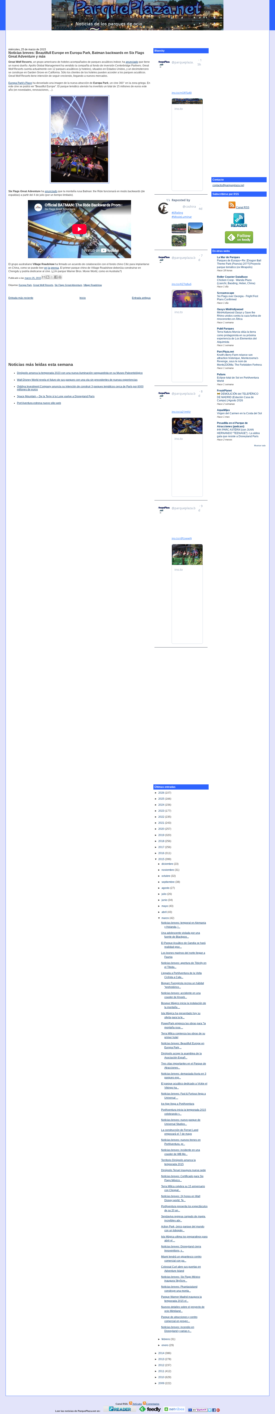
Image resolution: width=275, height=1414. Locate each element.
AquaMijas (223, 410)
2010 (161, 1377)
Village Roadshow (92, 285)
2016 (161, 853)
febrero (166, 1339)
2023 (161, 810)
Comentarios (152, 1404)
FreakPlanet (224, 390)
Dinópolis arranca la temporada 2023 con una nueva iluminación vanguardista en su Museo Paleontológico (80, 372)
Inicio (82, 297)
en (45, 267)
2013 (161, 1359)
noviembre (168, 869)
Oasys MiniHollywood (230, 309)
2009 (161, 1383)
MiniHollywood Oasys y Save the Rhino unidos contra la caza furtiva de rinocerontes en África (239, 316)
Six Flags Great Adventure (68, 285)
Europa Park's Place (20, 82)
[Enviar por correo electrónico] (43, 277)
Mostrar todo (260, 446)
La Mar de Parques (228, 257)
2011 (161, 1371)
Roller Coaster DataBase (232, 276)
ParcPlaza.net (225, 351)
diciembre (168, 863)
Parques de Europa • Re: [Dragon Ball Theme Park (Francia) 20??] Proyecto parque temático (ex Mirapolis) (239, 264)
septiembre (168, 881)
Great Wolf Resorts (43, 285)
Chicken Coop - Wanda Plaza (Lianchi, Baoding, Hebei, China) (236, 282)
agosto (166, 888)
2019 (161, 835)
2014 (161, 1353)
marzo (166, 918)
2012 (161, 1365)
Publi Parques (225, 328)
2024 (161, 804)
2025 (161, 798)
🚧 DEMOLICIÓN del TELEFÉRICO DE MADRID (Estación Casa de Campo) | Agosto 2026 (237, 397)
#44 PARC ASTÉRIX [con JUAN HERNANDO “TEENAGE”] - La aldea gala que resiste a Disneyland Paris (238, 433)
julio (164, 894)
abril (164, 912)
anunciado (132, 61)
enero (165, 1345)
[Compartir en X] (52, 277)
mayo (165, 906)
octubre (166, 875)
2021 (161, 822)
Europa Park (25, 285)
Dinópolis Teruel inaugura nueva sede (183, 1170)
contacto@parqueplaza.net (228, 185)
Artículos (137, 1404)
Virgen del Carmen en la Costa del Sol (239, 413)
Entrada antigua (141, 297)
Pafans (221, 374)
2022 (161, 816)
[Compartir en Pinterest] (60, 277)
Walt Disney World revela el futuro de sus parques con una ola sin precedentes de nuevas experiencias (77, 379)
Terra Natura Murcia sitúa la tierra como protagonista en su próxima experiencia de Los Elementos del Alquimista (237, 336)
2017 (161, 847)
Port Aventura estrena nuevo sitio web (39, 403)
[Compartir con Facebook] (56, 277)
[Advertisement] (137, 36)
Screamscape (225, 292)
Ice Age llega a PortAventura (177, 1103)
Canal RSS (242, 207)
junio (165, 900)
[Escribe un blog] (48, 277)
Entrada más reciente (20, 297)
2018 (161, 841)
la (49, 267)
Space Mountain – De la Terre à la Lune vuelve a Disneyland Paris (56, 396)
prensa (55, 267)
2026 (161, 792)
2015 (161, 859)
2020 (161, 828)
